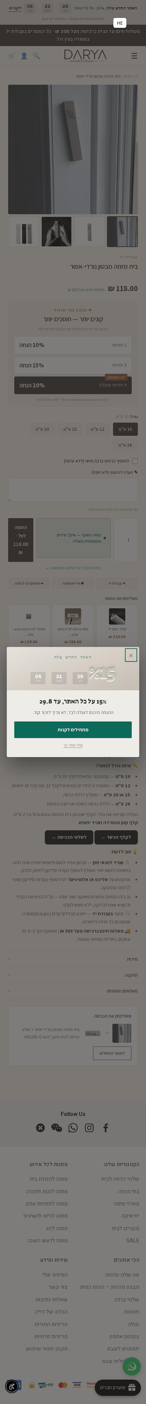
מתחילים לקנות (73, 730)
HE (120, 23)
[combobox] (119, 23)
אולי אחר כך (73, 745)
